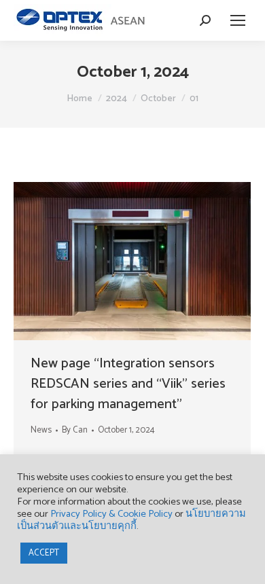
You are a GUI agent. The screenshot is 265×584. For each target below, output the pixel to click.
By (75, 430)
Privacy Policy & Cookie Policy (111, 514)
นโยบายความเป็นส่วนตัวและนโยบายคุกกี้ (131, 520)
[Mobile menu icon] (237, 20)
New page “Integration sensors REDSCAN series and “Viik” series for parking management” (128, 384)
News (41, 430)
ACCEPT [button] (44, 553)
